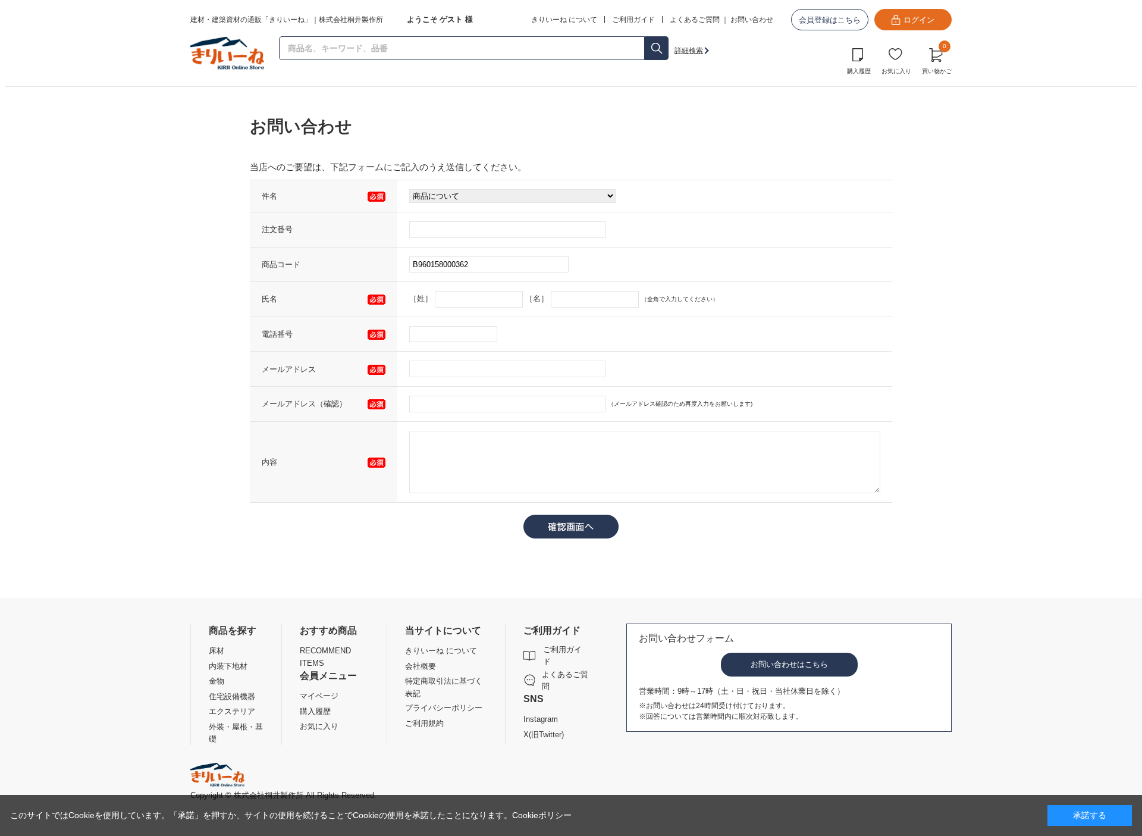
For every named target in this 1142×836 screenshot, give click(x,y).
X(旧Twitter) (543, 734)
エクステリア (232, 711)
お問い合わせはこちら (789, 664)
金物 (216, 681)
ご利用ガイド (562, 655)
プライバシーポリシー (443, 707)
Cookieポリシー (542, 815)
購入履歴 (859, 71)
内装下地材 (228, 666)
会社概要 (420, 666)
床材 (216, 650)
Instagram (540, 719)
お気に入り (896, 71)
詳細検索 (688, 50)
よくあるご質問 (695, 19)
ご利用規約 (424, 723)
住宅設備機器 (232, 696)
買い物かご (937, 59)
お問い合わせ (751, 19)
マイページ (319, 695)
